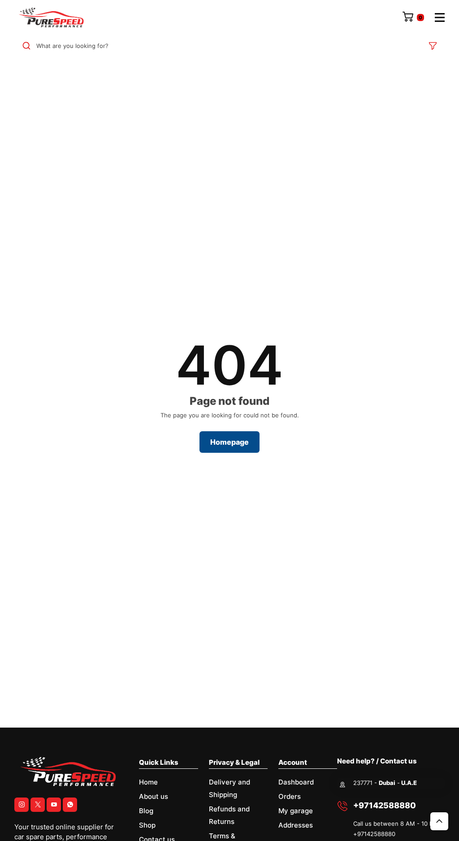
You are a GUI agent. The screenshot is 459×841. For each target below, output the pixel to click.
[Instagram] (21, 805)
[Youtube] (54, 805)
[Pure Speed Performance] (51, 17)
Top (439, 821)
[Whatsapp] (70, 805)
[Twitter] (37, 805)
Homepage (229, 442)
